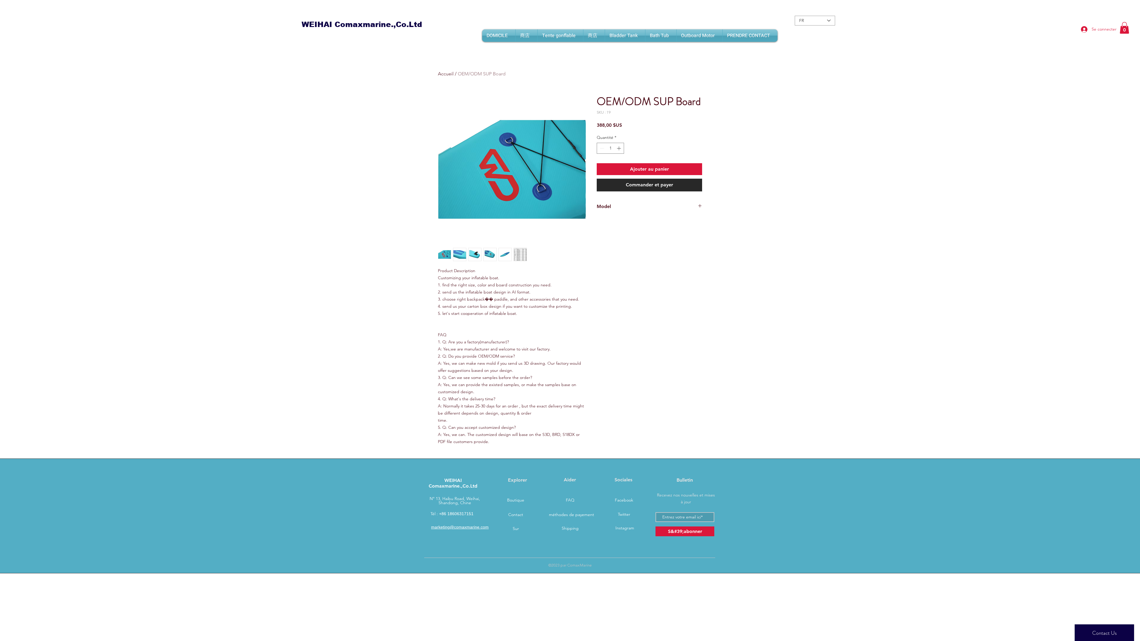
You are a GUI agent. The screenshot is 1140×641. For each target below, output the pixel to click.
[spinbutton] (610, 148)
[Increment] (619, 148)
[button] (1124, 28)
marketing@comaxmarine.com (460, 527)
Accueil (446, 74)
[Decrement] (601, 148)
